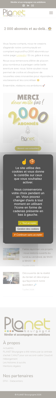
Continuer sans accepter (29, 235)
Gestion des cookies (28, 229)
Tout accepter (29, 223)
